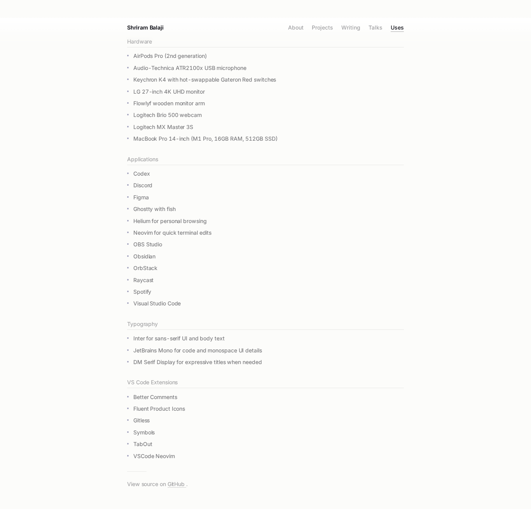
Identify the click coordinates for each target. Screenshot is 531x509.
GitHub (177, 484)
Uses (397, 27)
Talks (376, 27)
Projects (322, 27)
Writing (350, 27)
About (296, 27)
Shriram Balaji (145, 27)
